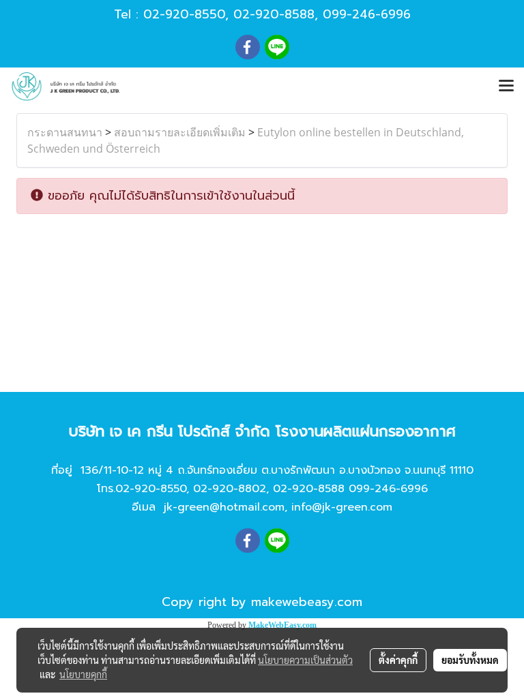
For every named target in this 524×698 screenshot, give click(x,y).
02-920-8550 (184, 14)
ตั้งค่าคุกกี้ (398, 660)
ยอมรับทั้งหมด (470, 660)
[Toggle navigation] (506, 87)
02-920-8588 (274, 14)
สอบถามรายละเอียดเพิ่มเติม (180, 132)
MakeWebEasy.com (282, 625)
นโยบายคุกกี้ (83, 674)
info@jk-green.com (341, 507)
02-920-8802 (229, 489)
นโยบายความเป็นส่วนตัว (305, 660)
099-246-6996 (367, 14)
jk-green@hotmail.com (224, 507)
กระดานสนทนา (64, 132)
